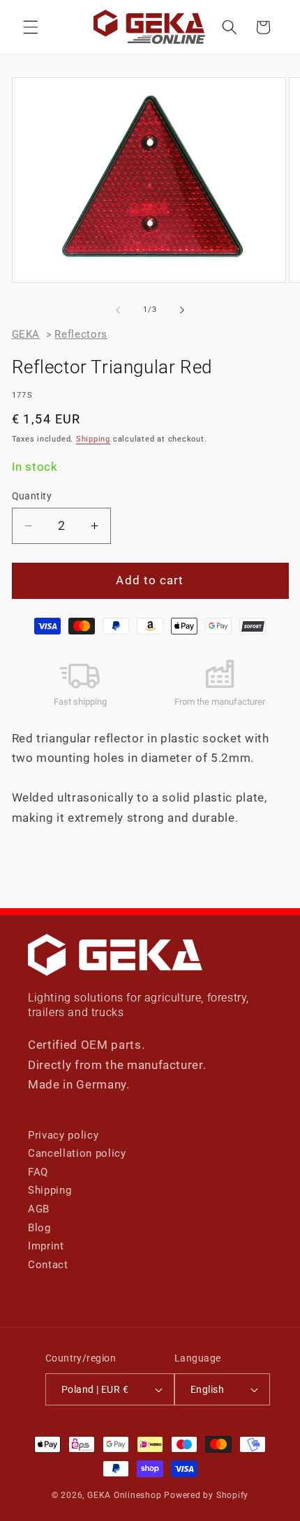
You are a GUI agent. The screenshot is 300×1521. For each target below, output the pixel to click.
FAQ (38, 1172)
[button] (30, 27)
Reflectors (80, 334)
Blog (39, 1228)
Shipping (93, 439)
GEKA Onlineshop (124, 1495)
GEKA (26, 334)
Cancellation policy (77, 1153)
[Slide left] (118, 310)
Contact (48, 1264)
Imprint (46, 1246)
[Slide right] (182, 310)
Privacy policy (63, 1135)
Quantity (32, 495)
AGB (39, 1209)
